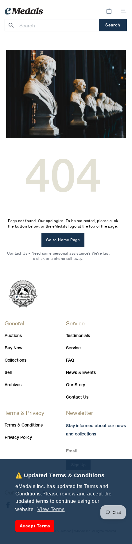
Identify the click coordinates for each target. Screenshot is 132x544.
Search (112, 25)
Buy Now (13, 348)
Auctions (13, 336)
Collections (15, 361)
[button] (123, 11)
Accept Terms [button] (35, 525)
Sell (8, 373)
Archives (13, 385)
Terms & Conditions (24, 425)
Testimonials (78, 336)
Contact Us (77, 397)
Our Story (75, 385)
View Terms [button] (51, 509)
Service (73, 348)
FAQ (70, 361)
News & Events (81, 373)
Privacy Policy (18, 438)
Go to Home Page (63, 240)
